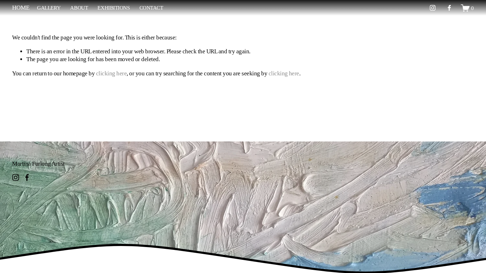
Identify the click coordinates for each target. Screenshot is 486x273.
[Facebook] (449, 7)
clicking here (111, 73)
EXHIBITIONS (113, 8)
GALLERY (48, 8)
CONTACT (151, 8)
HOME (20, 7)
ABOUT (79, 8)
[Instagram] (432, 7)
